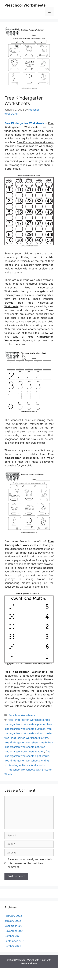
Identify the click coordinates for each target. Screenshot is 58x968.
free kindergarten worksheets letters (26, 737)
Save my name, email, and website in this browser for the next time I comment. (30, 863)
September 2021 (14, 941)
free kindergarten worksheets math (25, 742)
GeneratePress (29, 963)
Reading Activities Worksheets (26, 765)
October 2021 (12, 935)
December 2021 (13, 925)
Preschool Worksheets (25, 5)
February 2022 (13, 915)
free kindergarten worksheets (26, 719)
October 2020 (12, 946)
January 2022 (12, 920)
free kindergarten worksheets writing (26, 760)
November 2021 (13, 930)
